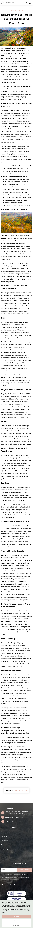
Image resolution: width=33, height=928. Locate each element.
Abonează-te (24, 870)
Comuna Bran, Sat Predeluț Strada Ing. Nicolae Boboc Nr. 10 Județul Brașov (16, 813)
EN (26, 2)
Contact (3, 853)
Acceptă (16, 916)
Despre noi (4, 849)
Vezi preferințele (16, 925)
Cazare (3, 832)
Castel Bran (25, 380)
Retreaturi (4, 836)
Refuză (16, 921)
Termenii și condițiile (14, 879)
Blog (2, 845)
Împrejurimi (4, 840)
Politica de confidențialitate (21, 874)
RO (23, 2)
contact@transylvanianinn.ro (14, 817)
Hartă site (4, 858)
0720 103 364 (9, 821)
